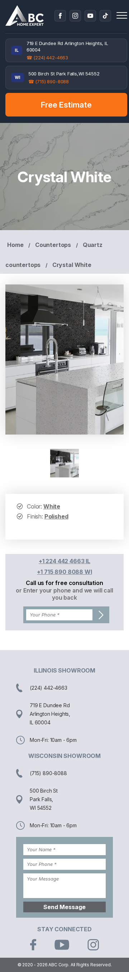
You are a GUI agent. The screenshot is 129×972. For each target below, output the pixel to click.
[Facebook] (60, 15)
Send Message (64, 907)
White (51, 506)
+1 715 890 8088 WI (64, 571)
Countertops (53, 244)
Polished (56, 516)
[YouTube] (90, 15)
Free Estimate (66, 104)
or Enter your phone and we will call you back (64, 594)
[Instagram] (75, 15)
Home (15, 244)
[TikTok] (105, 15)
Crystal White (71, 264)
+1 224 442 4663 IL (64, 561)
